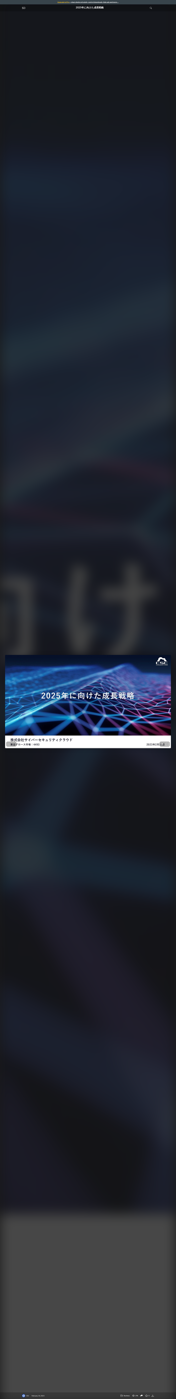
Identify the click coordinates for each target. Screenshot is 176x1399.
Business (126, 1396)
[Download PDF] (152, 1396)
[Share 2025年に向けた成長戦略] (141, 1395)
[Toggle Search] (150, 8)
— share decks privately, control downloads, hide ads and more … (88, 2)
